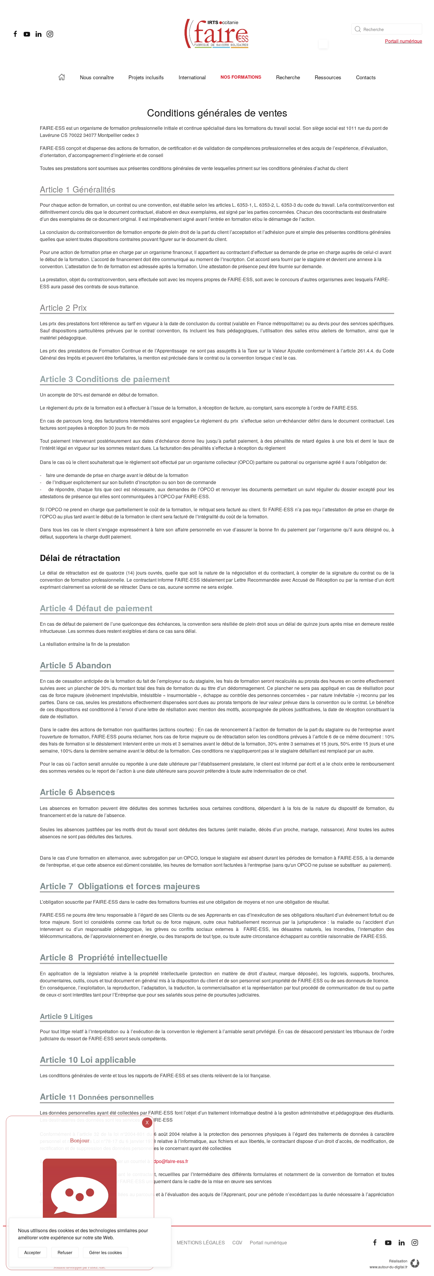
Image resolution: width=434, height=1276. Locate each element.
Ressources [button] (328, 77)
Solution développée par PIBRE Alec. (79, 1267)
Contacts (366, 77)
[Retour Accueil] (217, 34)
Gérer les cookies (105, 1252)
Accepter (32, 1252)
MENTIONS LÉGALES (201, 1242)
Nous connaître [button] (97, 77)
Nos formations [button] (241, 77)
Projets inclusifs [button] (146, 77)
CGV (237, 1242)
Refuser (65, 1252)
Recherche (288, 77)
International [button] (192, 77)
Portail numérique (403, 41)
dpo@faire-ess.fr (171, 1161)
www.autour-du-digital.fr (388, 1266)
